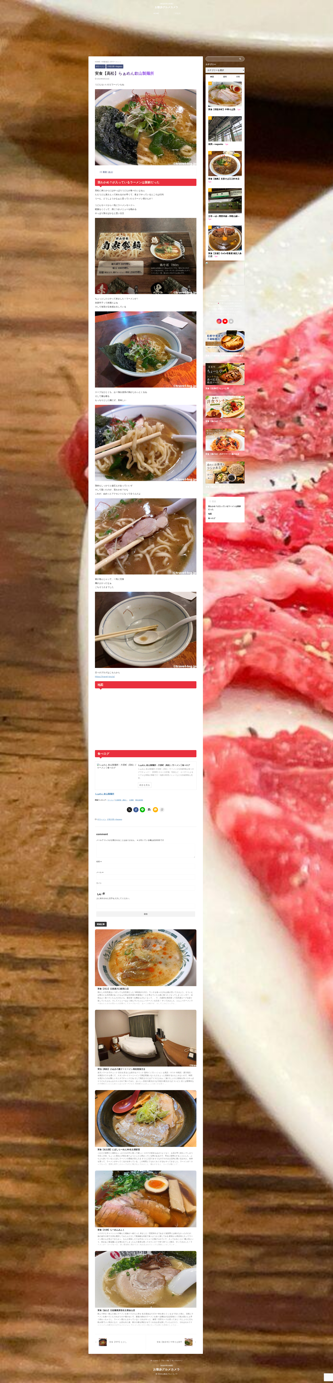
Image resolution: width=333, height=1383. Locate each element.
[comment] (155, 809)
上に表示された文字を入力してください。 (113, 898)
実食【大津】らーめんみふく (111, 1229)
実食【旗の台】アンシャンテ (218, 421)
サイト (99, 883)
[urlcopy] (162, 809)
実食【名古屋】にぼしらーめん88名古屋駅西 (119, 1149)
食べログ (211, 518)
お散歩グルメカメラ (166, 7)
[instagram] (219, 321)
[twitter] (129, 809)
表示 (110, 172)
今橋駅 (131, 800)
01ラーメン (101, 819)
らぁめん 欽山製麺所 (104, 794)
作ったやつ (154, 1361)
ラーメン (110, 800)
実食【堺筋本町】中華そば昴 (222, 109)
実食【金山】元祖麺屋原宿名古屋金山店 (116, 1310)
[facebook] (136, 809)
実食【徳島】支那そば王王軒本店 (223, 178)
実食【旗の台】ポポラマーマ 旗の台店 (222, 454)
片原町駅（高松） (121, 800)
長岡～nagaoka (216, 144)
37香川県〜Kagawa (114, 819)
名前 (99, 861)
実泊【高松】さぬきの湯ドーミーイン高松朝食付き (121, 1069)
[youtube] (225, 321)
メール (99, 872)
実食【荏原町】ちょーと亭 (217, 388)
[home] (231, 321)
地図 (210, 514)
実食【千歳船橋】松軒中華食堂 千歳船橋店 (224, 355)
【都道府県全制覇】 (166, 1365)
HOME (156, 13)
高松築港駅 (139, 800)
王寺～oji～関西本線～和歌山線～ (224, 216)
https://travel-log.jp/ (105, 676)
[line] (142, 809)
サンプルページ (177, 1361)
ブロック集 (165, 1361)
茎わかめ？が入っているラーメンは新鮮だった (224, 507)
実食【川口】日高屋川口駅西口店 (113, 988)
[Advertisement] (166, 35)
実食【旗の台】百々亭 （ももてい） (221, 487)
